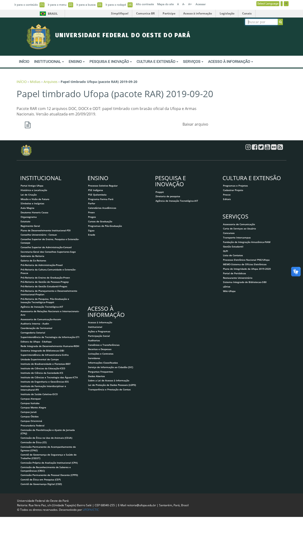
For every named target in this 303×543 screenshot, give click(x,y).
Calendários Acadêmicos (102, 208)
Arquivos (51, 81)
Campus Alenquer (31, 398)
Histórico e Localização (34, 190)
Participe (169, 13)
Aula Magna (27, 208)
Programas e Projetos (235, 185)
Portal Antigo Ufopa (32, 185)
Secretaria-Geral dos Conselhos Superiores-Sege (48, 251)
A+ (190, 4)
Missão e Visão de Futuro (35, 199)
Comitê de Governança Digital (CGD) (41, 484)
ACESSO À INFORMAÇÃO (229, 61)
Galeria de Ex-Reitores (33, 260)
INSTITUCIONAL (48, 61)
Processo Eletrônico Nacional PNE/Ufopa (246, 259)
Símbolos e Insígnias (32, 203)
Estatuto (25, 221)
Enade (91, 234)
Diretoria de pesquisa (168, 196)
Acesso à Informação (100, 322)
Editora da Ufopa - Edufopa (36, 341)
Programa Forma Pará (100, 199)
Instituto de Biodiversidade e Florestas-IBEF (46, 363)
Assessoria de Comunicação (239, 224)
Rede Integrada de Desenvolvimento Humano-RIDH (50, 346)
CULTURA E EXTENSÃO (156, 61)
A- (183, 4)
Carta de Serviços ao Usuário (239, 228)
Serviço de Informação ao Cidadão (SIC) (110, 367)
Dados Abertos (96, 376)
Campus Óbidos (30, 416)
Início (22, 81)
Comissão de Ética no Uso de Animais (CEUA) (46, 437)
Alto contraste (145, 4)
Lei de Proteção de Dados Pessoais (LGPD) (112, 385)
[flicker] (274, 148)
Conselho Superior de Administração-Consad (46, 247)
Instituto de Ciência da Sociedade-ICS (42, 372)
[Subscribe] (280, 22)
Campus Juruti (29, 412)
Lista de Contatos (233, 255)
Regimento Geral (30, 226)
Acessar (201, 4)
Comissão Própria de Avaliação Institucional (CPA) (49, 462)
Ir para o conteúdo (29, 4)
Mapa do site (165, 4)
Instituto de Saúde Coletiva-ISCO (39, 394)
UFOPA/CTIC (91, 510)
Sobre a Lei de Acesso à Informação (108, 380)
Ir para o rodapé (119, 4)
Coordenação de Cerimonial (36, 328)
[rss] (280, 148)
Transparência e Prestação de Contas (109, 389)
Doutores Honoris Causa (34, 212)
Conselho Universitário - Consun (39, 234)
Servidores (94, 358)
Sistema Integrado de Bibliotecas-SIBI (42, 350)
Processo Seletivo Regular (103, 185)
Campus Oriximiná (31, 421)
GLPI (225, 251)
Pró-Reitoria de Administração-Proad (41, 265)
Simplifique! (119, 13)
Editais (227, 199)
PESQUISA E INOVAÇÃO (109, 61)
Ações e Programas (99, 331)
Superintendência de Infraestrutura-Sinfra (45, 354)
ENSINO (76, 61)
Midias (35, 81)
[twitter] (261, 148)
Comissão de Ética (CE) (34, 442)
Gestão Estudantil (233, 246)
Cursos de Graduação (100, 221)
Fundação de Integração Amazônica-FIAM (246, 242)
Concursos (229, 233)
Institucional (95, 327)
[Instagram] (248, 148)
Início (24, 61)
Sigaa (91, 230)
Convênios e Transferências (104, 345)
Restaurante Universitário (237, 277)
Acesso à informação (197, 13)
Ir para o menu (60, 4)
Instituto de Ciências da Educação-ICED (43, 368)
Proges (92, 217)
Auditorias (94, 340)
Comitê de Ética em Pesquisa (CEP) (41, 479)
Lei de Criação (29, 194)
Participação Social (99, 336)
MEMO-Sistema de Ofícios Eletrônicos (245, 264)
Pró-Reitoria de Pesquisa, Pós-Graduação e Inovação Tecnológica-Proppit (45, 300)
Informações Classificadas (103, 362)
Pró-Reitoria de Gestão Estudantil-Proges (44, 286)
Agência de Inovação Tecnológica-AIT (42, 306)
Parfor (91, 203)
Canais (247, 13)
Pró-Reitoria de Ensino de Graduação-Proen (45, 277)
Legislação (227, 13)
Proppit (160, 192)
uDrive (226, 286)
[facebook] (255, 148)
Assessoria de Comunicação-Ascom (41, 319)
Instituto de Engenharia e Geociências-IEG (45, 381)
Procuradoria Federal (33, 425)
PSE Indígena (95, 190)
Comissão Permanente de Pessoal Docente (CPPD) (49, 475)
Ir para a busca (88, 4)
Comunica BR (145, 13)
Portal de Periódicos (234, 273)
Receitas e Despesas (99, 349)
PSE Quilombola (97, 194)
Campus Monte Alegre (33, 407)
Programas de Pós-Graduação (105, 226)
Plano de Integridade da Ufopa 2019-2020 (247, 268)
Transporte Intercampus (237, 237)
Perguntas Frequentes (100, 371)
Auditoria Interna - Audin (35, 323)
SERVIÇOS (192, 61)
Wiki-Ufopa (229, 291)
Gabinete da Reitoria (32, 256)
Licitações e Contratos (100, 353)
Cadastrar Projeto (233, 190)
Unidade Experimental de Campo (40, 359)
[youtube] (268, 148)
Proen (91, 212)
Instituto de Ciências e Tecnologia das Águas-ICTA (49, 377)
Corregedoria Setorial (33, 332)
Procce (227, 194)
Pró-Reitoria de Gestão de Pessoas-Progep (45, 281)
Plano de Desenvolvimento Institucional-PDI (46, 230)
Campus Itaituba (30, 403)
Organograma (29, 217)
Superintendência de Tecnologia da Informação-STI (50, 337)
